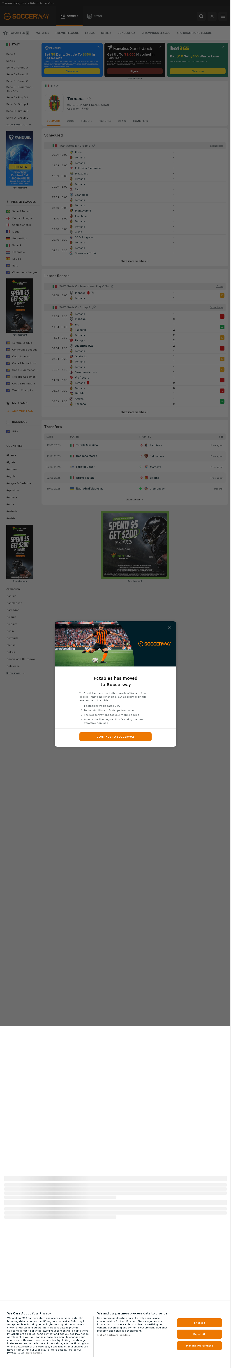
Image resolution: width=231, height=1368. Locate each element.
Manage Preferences (199, 1345)
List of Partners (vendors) (114, 1335)
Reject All (199, 1334)
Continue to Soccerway (115, 737)
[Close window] (169, 627)
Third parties (33, 1352)
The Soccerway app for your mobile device (111, 715)
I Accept (199, 1322)
